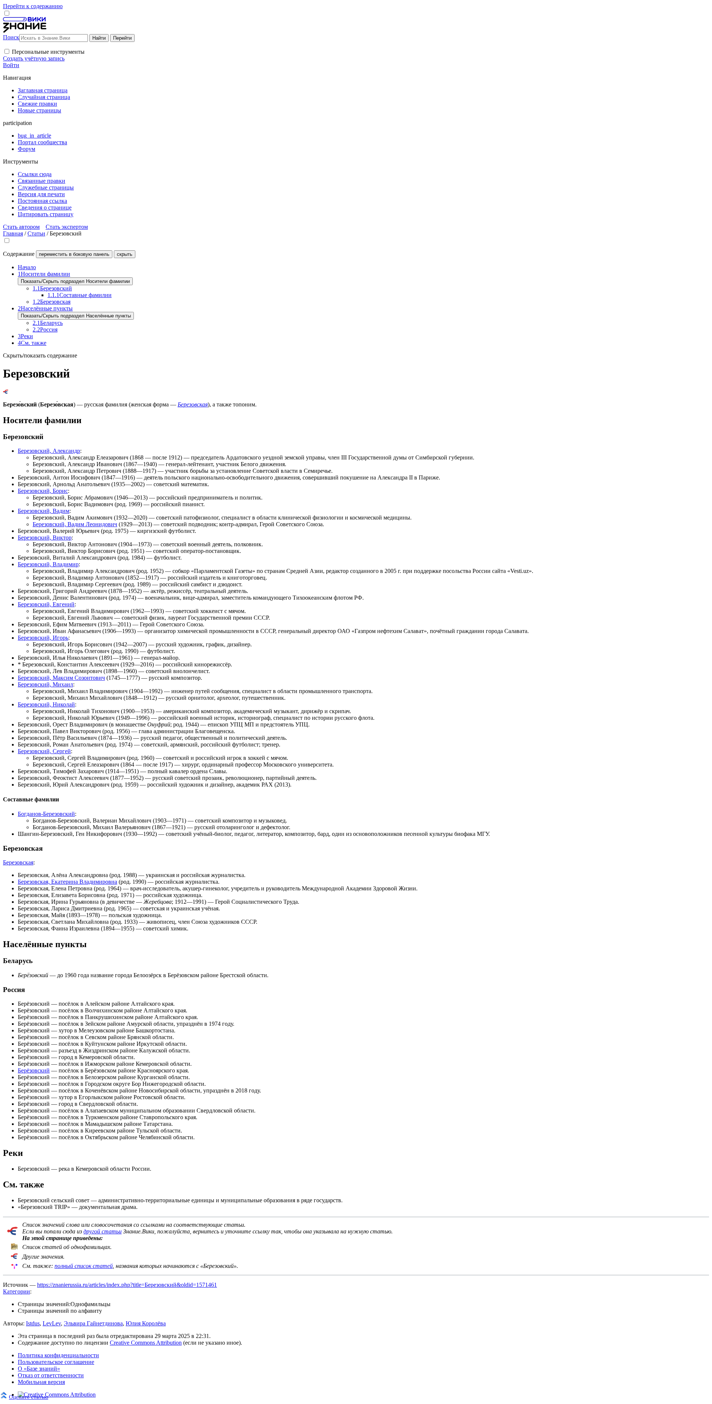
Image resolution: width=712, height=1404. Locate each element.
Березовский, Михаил (45, 684)
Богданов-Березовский (46, 814)
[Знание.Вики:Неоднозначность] (14, 1248)
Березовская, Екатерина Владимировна (67, 882)
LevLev (52, 1323)
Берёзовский (34, 1070)
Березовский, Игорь (43, 638)
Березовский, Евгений (46, 604)
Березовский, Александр (49, 451)
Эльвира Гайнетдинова (93, 1323)
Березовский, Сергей (44, 751)
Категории (16, 1291)
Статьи (36, 233)
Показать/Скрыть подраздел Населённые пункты (76, 316)
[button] (6, 51)
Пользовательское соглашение (56, 1362)
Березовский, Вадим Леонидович (75, 524)
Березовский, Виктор (45, 537)
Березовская (193, 404)
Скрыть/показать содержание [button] (40, 355)
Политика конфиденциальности (58, 1355)
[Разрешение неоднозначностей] (6, 392)
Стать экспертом (67, 227)
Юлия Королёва (146, 1323)
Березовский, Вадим (43, 511)
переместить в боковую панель (74, 254)
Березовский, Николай (46, 704)
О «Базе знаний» (39, 1368)
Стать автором (21, 227)
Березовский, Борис (43, 491)
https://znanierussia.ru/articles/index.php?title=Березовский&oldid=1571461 (127, 1285)
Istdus (33, 1323)
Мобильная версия (41, 1382)
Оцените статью (28, 1397)
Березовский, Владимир (48, 564)
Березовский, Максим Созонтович (61, 678)
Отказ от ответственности (51, 1375)
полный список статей (84, 1266)
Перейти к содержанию (33, 6)
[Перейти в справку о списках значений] (12, 1233)
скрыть (124, 254)
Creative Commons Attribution (146, 1342)
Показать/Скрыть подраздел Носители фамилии (75, 281)
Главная (13, 233)
